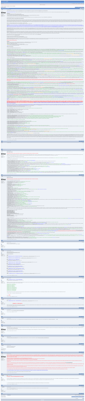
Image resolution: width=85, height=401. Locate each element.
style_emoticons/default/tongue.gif (69, 362)
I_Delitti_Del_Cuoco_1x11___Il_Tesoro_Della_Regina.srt (13, 280)
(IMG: (7, 252)
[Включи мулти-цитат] (80, 240)
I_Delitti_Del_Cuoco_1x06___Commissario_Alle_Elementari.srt (13, 264)
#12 (83, 345)
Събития (76, 3)
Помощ (83, 3)
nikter (2, 9)
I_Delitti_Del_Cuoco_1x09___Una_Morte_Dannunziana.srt (13, 271)
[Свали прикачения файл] (23, 273)
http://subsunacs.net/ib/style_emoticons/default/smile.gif (19, 310)
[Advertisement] (76, 2)
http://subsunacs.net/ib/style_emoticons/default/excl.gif (66, 82)
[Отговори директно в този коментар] (82, 240)
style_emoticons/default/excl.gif (79, 230)
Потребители (79, 3)
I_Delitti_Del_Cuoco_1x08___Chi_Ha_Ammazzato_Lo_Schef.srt (13, 269)
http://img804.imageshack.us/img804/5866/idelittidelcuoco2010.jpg (14, 252)
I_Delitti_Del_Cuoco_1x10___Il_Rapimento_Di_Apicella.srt (29, 273)
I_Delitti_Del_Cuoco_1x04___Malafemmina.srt (12, 260)
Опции (81, 8)
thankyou (3, 345)
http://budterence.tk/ (39, 34)
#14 (83, 375)
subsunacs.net (2, 3)
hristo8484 (3, 309)
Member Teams (74, 3)
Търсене (81, 3)
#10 (83, 326)
